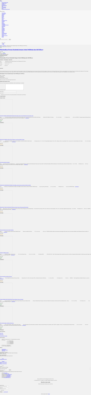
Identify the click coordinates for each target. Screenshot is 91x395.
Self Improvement (4, 33)
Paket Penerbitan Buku (5, 2)
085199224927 (10, 374)
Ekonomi (3, 18)
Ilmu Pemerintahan (4, 20)
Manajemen (3, 26)
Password (1, 387)
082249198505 (8, 376)
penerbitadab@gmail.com (7, 377)
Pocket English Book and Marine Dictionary (6, 276)
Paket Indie (1, 333)
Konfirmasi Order (4, 5)
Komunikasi (3, 24)
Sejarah (3, 32)
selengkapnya (14, 141)
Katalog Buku (4, 4)
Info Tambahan (6, 59)
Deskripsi (1, 59)
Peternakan (3, 30)
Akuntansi (3, 14)
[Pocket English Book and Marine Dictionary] (6, 275)
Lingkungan (3, 25)
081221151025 (7, 373)
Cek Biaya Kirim (4, 3)
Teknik (3, 34)
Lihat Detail (1, 122)
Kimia (3, 22)
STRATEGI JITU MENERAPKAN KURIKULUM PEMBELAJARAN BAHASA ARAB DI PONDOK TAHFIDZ (15, 185)
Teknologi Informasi (4, 35)
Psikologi (3, 31)
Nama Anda (1, 91)
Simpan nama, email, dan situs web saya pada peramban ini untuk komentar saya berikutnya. (13, 94)
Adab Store (3, 350)
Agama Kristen (4, 13)
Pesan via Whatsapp (4, 55)
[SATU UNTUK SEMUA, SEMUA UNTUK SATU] (6, 322)
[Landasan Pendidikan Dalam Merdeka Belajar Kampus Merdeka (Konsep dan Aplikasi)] (6, 298)
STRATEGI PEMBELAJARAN (4, 252)
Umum (3, 36)
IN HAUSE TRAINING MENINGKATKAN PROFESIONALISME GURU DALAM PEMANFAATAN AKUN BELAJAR (16, 115)
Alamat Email (2, 385)
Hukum (3, 19)
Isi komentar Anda (2, 89)
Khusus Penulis (4, 7)
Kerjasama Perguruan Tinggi (6, 9)
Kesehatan (3, 21)
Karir (2, 8)
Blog (2, 6)
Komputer (3, 23)
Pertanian (3, 29)
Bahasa (3, 15)
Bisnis (3, 17)
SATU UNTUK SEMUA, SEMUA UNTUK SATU (7, 323)
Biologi (3, 16)
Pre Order (1, 145)
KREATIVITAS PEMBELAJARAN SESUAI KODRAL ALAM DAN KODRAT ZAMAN (12, 139)
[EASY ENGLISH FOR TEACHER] (6, 161)
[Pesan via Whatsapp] (1, 121)
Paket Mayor (1, 334)
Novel (3, 27)
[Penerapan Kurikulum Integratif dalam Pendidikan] (6, 229)
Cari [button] (9, 39)
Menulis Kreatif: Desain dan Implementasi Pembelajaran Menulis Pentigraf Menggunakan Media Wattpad (14, 207)
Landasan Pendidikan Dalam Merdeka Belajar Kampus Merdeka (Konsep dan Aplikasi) (11, 299)
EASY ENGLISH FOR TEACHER (5, 162)
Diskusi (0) (10, 59)
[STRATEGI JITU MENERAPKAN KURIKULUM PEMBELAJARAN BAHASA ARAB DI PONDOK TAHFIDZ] (6, 184)
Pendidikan (3, 28)
